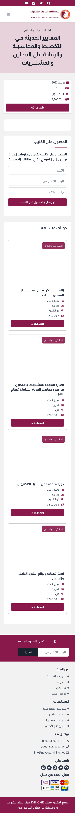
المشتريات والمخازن (35, 30)
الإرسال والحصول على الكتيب (37, 202)
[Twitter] (41, 3)
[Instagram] (34, 3)
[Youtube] (49, 767)
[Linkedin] (43, 767)
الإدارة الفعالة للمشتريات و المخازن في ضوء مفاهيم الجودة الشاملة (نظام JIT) (37, 389)
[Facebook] (48, 3)
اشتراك (27, 652)
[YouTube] (26, 3)
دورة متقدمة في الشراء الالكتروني (40, 484)
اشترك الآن (37, 107)
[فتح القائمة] (8, 14)
